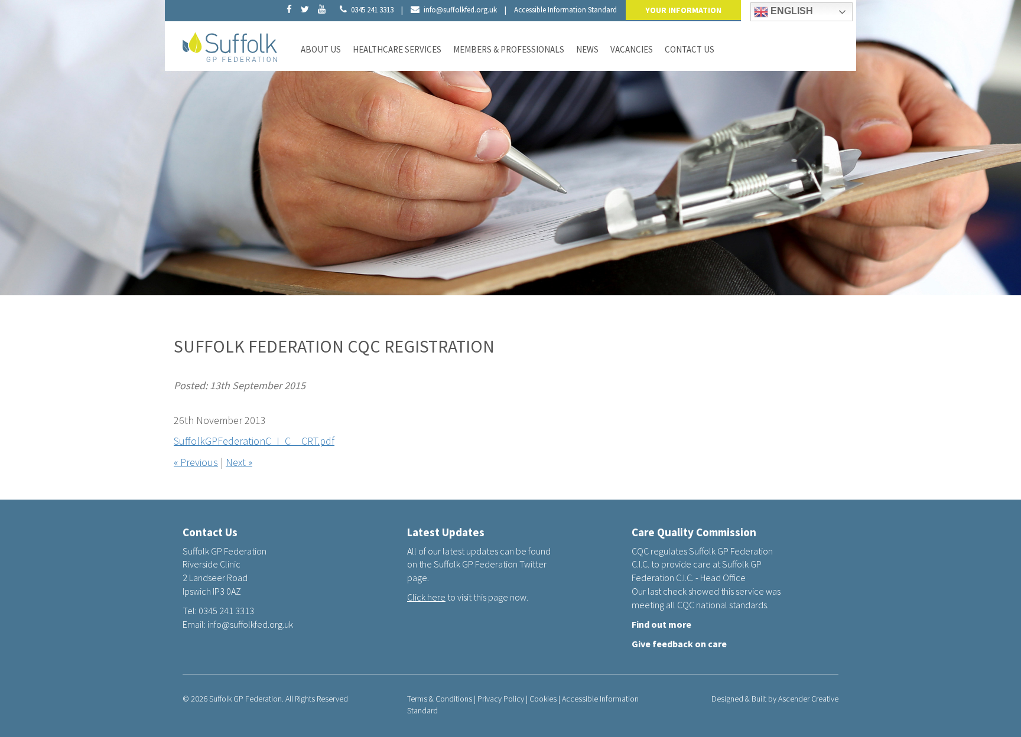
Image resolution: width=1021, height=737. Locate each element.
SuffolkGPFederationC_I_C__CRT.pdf (254, 441)
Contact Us (689, 49)
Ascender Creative (808, 698)
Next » (239, 462)
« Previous (196, 462)
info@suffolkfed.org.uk (460, 10)
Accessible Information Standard (565, 10)
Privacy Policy (500, 698)
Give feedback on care (679, 644)
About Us (321, 49)
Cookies (543, 698)
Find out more (661, 624)
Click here (426, 597)
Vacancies (631, 49)
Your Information (683, 10)
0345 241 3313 (372, 10)
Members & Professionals (508, 49)
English (790, 11)
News (587, 49)
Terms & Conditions (439, 698)
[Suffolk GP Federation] (230, 44)
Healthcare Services (397, 49)
